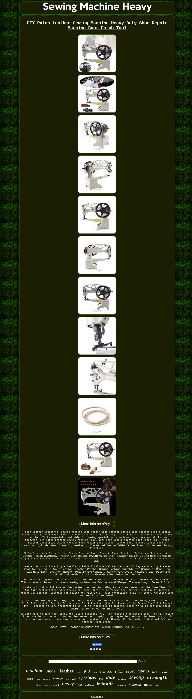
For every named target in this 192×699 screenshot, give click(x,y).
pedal (78, 672)
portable (47, 686)
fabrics (143, 671)
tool (67, 679)
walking (89, 684)
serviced (122, 679)
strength (157, 678)
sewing (136, 677)
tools (74, 679)
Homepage (97, 696)
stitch (119, 671)
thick (87, 671)
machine (34, 670)
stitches (122, 684)
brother (30, 679)
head (38, 679)
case (157, 685)
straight (165, 672)
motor (148, 684)
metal (95, 672)
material (135, 684)
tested (56, 685)
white (38, 685)
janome (46, 679)
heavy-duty (106, 672)
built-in (155, 672)
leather (67, 670)
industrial (106, 683)
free (101, 678)
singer (51, 671)
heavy (68, 683)
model (130, 672)
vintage (58, 678)
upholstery (87, 678)
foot (79, 684)
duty (110, 677)
